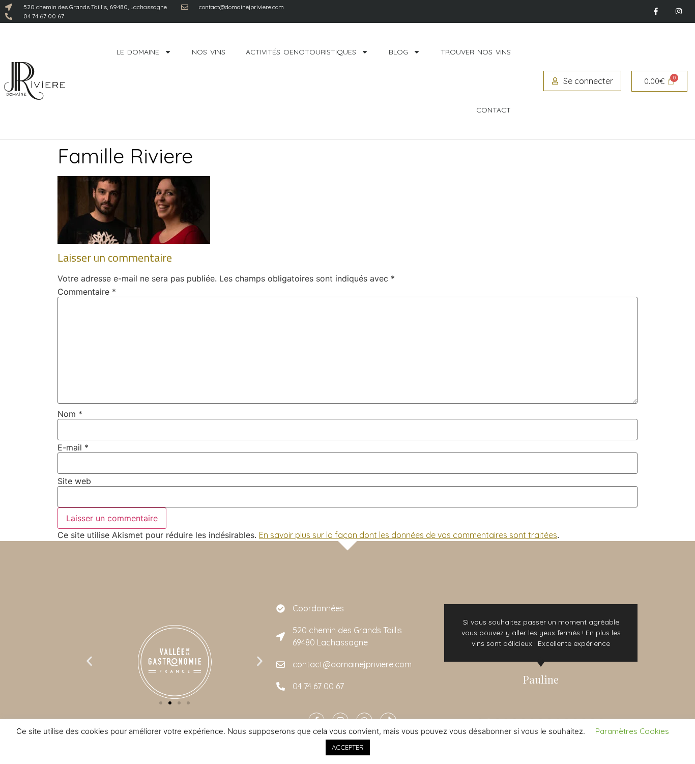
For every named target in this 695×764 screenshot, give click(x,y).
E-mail (73, 447)
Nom (69, 414)
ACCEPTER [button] (348, 747)
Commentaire (86, 292)
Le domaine (138, 51)
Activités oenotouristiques (301, 51)
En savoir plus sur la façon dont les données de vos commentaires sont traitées (408, 535)
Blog (398, 51)
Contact (493, 110)
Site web (74, 481)
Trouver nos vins (476, 51)
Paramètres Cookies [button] (632, 731)
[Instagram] (678, 11)
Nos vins (208, 51)
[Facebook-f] (655, 11)
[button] (89, 661)
